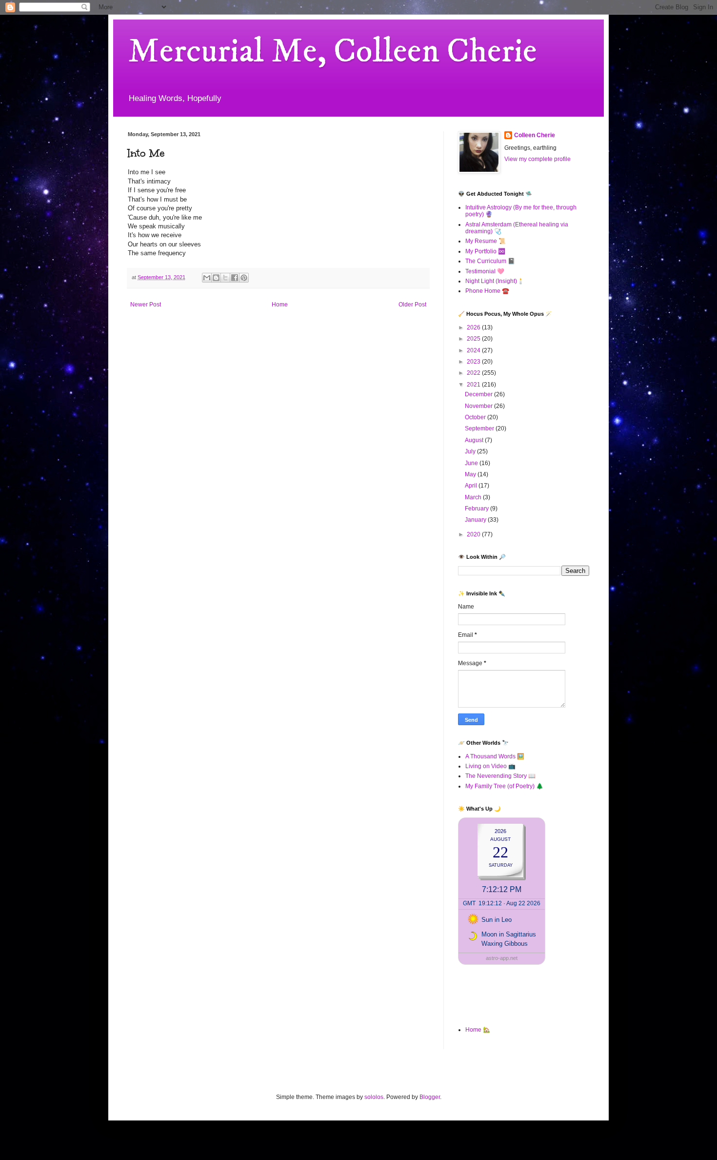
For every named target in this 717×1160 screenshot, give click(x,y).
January (476, 519)
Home (280, 304)
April (471, 485)
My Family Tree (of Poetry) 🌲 (504, 786)
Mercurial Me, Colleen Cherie (332, 51)
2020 (474, 534)
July (471, 451)
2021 (474, 384)
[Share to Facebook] (234, 278)
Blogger (429, 1097)
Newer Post (145, 304)
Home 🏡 (477, 1029)
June (472, 463)
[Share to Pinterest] (244, 278)
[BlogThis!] (216, 278)
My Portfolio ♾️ (485, 251)
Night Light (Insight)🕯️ (494, 281)
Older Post (412, 304)
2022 (474, 372)
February (477, 508)
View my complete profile (537, 159)
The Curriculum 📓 (490, 261)
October (476, 417)
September (480, 428)
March (474, 497)
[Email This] (207, 278)
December (479, 394)
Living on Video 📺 (490, 766)
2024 (474, 350)
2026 (474, 327)
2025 (474, 338)
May (471, 474)
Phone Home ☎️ (487, 290)
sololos (373, 1097)
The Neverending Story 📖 (500, 776)
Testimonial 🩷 (484, 271)
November (479, 406)
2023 (474, 361)
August (475, 440)
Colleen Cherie (534, 135)
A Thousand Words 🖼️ (494, 756)
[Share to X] (225, 278)
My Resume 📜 (485, 241)
